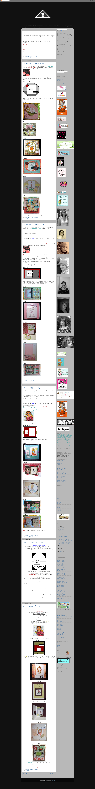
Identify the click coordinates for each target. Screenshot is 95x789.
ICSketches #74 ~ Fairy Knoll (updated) (35, 388)
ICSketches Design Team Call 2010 (33, 542)
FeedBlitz (62, 74)
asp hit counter (59, 654)
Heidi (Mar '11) (59, 463)
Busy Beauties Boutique (61, 615)
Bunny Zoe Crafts (60, 78)
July (60, 535)
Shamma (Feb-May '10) (61, 567)
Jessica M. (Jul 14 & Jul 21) (61, 479)
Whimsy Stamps (60, 638)
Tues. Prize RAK (60, 510)
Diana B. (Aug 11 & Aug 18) (61, 476)
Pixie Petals (59, 629)
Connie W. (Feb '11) (60, 464)
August (60, 533)
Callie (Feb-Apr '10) (60, 565)
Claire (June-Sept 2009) (61, 593)
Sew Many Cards (60, 633)
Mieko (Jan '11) (59, 467)
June (60, 545)
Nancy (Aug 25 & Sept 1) (61, 475)
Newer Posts (26, 774)
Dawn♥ (68, 656)
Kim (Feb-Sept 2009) (60, 586)
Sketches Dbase (60, 450)
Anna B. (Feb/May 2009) (61, 594)
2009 (60, 555)
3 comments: (36, 599)
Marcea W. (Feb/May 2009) (61, 597)
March (60, 550)
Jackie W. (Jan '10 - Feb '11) (61, 559)
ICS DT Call (27, 600)
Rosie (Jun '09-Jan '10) (61, 572)
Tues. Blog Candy (60, 509)
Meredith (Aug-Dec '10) (61, 561)
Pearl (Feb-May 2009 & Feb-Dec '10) (63, 598)
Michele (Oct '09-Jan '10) (61, 581)
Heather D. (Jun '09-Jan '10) (62, 582)
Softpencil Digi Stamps (61, 634)
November (61, 529)
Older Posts (52, 774)
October (60, 530)
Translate (65, 30)
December (61, 527)
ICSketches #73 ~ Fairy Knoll (32, 606)
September (61, 532)
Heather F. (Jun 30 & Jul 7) (61, 480)
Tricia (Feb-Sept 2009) (61, 589)
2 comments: (36, 56)
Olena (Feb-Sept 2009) (61, 591)
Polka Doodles (59, 631)
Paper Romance (60, 625)
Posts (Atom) (29, 776)
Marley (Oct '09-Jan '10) (61, 573)
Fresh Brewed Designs (61, 621)
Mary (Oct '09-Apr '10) (60, 569)
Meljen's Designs (60, 624)
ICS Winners (59, 503)
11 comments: (36, 535)
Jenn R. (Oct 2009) (60, 471)
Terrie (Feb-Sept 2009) (61, 590)
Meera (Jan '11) (59, 466)
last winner (59, 505)
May (60, 547)
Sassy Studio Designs (60, 83)
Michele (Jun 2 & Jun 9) (61, 483)
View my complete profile (69, 659)
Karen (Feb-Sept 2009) (61, 584)
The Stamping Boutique (61, 637)
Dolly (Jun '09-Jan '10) (61, 578)
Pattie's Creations (60, 82)
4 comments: (36, 769)
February (61, 551)
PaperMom (59, 627)
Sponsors (58, 507)
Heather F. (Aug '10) (60, 563)
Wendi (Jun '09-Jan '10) (61, 580)
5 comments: (36, 217)
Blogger (53, 780)
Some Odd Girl (59, 636)
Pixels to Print (59, 628)
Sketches (27, 218)
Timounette (59, 643)
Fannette (58, 645)
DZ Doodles (59, 80)
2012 (59, 523)
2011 (59, 525)
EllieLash (58, 646)
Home (39, 774)
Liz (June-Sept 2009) (60, 585)
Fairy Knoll (59, 620)
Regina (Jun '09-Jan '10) (61, 574)
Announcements (28, 57)
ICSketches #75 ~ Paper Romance (33, 224)
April (60, 548)
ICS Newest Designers (29, 33)
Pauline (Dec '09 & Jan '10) (61, 468)
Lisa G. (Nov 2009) (60, 469)
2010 (59, 526)
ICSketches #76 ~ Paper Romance (33, 63)
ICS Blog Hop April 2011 (61, 501)
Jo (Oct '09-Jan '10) (60, 577)
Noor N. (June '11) (60, 460)
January (60, 553)
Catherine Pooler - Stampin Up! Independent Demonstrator (64, 617)
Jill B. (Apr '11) (59, 462)
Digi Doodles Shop (60, 79)
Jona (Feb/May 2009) (60, 595)
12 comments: (35, 380)
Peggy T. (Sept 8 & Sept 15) (61, 473)
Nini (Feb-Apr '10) (60, 570)
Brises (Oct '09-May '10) (61, 568)
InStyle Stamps (59, 623)
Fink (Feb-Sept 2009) (60, 588)
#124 (58, 498)
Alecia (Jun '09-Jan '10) (61, 576)
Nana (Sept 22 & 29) (60, 472)
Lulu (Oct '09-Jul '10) (60, 564)
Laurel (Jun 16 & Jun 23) (61, 481)
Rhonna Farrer (59, 644)
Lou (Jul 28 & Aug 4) (60, 477)
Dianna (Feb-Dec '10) (60, 560)
